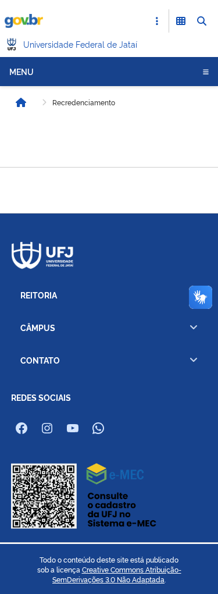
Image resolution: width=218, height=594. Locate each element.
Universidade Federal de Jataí (80, 43)
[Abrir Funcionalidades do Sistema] (180, 21)
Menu (21, 71)
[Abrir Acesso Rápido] (157, 21)
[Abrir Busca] (201, 21)
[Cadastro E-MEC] (83, 494)
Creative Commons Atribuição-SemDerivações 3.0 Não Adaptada (116, 574)
